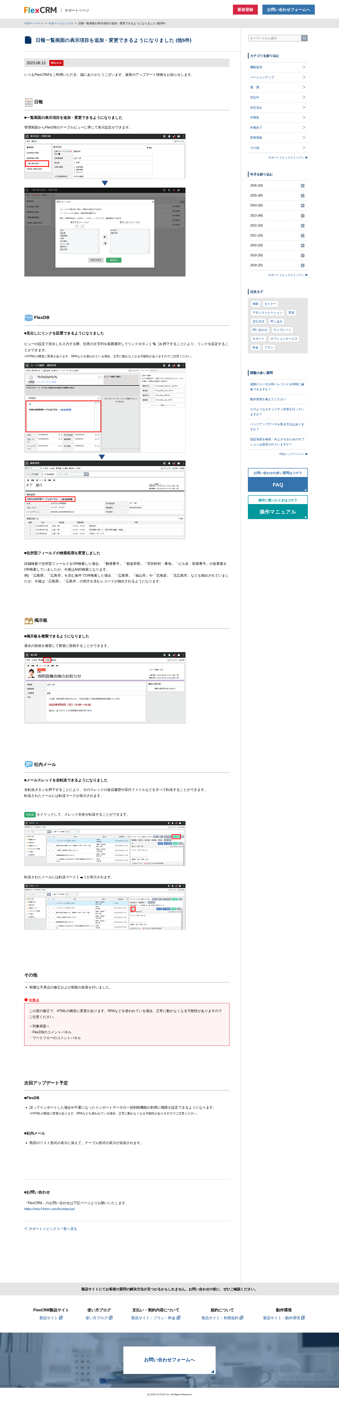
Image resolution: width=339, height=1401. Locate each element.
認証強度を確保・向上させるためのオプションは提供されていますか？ (277, 441)
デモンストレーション (267, 312)
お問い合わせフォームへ (288, 9)
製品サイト (48, 1318)
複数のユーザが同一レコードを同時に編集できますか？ (277, 386)
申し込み (276, 321)
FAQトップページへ (292, 454)
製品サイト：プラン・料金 (153, 1318)
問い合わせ (260, 330)
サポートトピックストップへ (286, 157)
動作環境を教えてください (268, 399)
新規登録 (245, 9)
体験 (256, 304)
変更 (291, 312)
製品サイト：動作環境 (281, 1318)
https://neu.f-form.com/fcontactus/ (49, 1209)
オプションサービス (284, 338)
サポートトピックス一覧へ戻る (53, 1229)
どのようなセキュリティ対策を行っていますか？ (277, 411)
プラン (269, 347)
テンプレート (282, 330)
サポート (259, 338)
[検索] (304, 38)
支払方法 (259, 321)
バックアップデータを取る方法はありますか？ (277, 426)
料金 (256, 347)
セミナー (271, 304)
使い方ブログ (97, 1318)
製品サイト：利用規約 (220, 1318)
